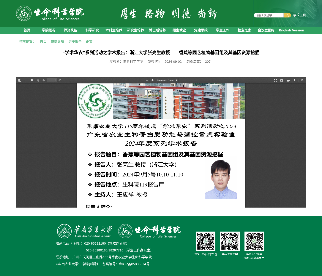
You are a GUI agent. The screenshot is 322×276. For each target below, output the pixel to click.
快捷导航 (57, 42)
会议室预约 (266, 30)
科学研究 (92, 30)
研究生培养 (135, 30)
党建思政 (201, 30)
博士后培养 (157, 30)
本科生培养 (113, 30)
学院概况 (48, 30)
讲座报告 (75, 42)
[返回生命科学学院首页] (50, 13)
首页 (27, 30)
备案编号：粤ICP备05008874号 (125, 264)
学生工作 (222, 30)
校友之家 (244, 30)
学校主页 (299, 15)
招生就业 (179, 30)
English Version (291, 30)
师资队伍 (70, 30)
